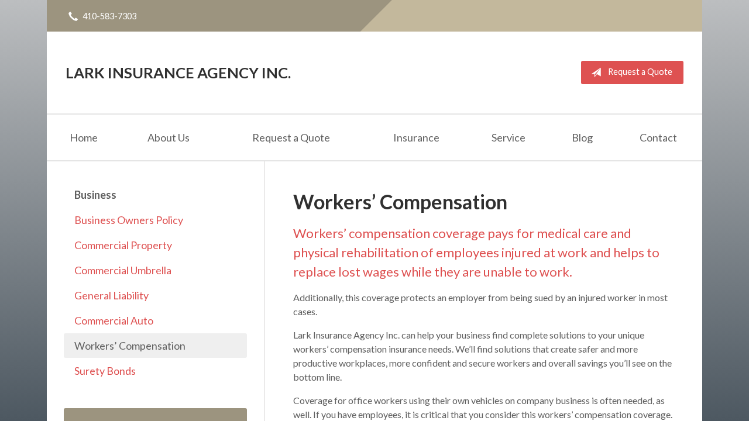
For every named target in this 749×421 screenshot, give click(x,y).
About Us (168, 137)
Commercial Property (123, 245)
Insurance (416, 137)
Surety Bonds (105, 370)
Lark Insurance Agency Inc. (178, 72)
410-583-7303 (109, 16)
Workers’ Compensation (129, 345)
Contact (658, 137)
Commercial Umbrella (122, 270)
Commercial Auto (113, 320)
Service (508, 137)
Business (95, 194)
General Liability (111, 295)
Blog (582, 137)
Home (84, 137)
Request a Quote (640, 72)
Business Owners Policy (128, 219)
